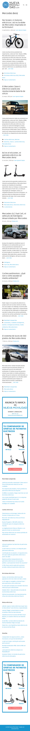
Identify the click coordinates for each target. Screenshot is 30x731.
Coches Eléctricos (20, 142)
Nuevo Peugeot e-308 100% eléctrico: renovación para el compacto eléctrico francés (13, 524)
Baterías (6, 142)
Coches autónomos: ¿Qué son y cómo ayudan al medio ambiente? (13, 275)
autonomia (7, 322)
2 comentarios (8, 207)
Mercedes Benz (6, 144)
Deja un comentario (10, 80)
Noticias (17, 139)
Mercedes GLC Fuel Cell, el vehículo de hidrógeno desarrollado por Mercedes (14, 216)
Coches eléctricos (9, 139)
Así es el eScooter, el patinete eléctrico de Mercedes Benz (11, 155)
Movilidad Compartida (10, 320)
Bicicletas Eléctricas (10, 73)
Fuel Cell (6, 264)
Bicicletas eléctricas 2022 (11, 75)
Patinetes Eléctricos (10, 202)
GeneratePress (15, 728)
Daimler (4, 325)
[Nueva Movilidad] (11, 5)
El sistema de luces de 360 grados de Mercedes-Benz (14, 337)
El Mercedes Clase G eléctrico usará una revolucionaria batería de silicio (13, 90)
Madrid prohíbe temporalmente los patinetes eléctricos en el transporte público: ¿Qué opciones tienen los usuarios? (14, 561)
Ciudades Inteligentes (17, 322)
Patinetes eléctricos (19, 205)
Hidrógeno (7, 262)
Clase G (12, 142)
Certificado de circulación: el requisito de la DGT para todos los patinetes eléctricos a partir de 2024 (14, 554)
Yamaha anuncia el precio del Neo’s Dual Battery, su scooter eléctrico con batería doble (14, 616)
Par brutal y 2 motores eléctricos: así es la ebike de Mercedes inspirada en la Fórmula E (14, 23)
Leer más (10, 69)
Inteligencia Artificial (13, 325)
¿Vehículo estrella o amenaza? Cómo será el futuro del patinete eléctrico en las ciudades (14, 484)
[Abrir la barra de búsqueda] (23, 5)
